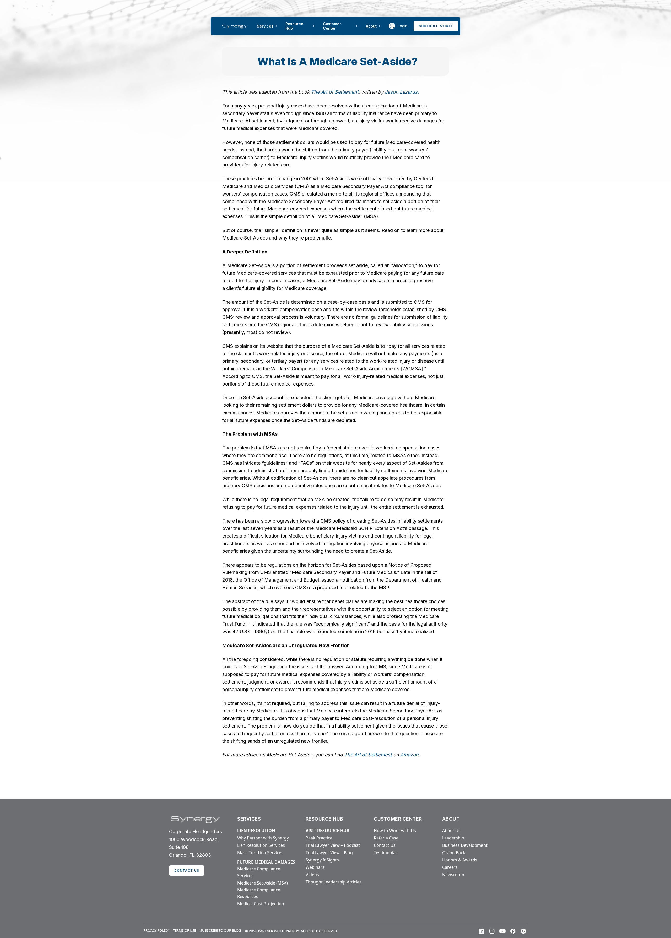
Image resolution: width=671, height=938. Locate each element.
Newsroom (453, 874)
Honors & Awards (459, 860)
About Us (451, 830)
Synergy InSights (322, 860)
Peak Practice (319, 838)
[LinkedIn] (481, 931)
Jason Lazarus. (402, 92)
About (371, 26)
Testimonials (386, 852)
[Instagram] (492, 931)
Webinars (315, 867)
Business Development (465, 845)
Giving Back (453, 852)
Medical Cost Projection (260, 904)
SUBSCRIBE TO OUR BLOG (220, 930)
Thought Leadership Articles (333, 882)
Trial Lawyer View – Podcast (333, 845)
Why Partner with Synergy (263, 838)
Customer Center (332, 25)
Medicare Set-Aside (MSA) (262, 883)
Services (265, 26)
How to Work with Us (395, 830)
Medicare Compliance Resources (258, 893)
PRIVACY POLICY (156, 930)
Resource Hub (294, 25)
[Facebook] (513, 931)
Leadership (453, 838)
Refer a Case (386, 838)
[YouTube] (502, 931)
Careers (450, 867)
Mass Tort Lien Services (260, 852)
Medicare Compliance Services (258, 872)
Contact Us (385, 845)
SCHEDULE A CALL (436, 26)
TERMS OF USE (184, 930)
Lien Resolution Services (261, 845)
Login (402, 25)
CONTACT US (186, 870)
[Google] (523, 931)
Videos (312, 874)
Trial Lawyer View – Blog (329, 852)
